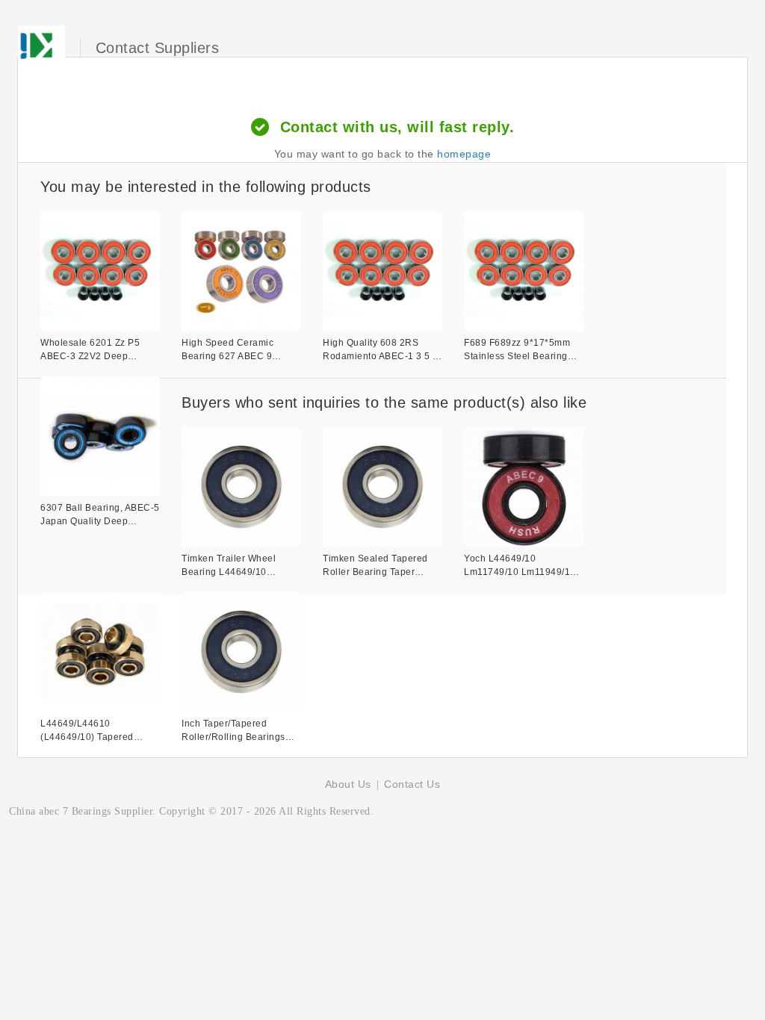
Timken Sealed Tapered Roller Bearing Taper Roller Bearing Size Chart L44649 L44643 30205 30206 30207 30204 (379, 566)
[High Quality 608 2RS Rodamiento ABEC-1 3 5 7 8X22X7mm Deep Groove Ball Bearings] (382, 271)
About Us (348, 784)
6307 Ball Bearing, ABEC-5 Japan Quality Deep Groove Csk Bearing (100, 515)
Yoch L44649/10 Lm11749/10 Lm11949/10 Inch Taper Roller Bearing (520, 566)
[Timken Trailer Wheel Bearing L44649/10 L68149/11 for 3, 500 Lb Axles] (241, 487)
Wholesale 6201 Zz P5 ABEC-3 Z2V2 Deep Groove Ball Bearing (90, 350)
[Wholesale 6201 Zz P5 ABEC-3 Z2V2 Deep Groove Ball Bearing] (100, 271)
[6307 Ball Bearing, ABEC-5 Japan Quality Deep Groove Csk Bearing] (100, 436)
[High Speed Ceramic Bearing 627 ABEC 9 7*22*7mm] (241, 271)
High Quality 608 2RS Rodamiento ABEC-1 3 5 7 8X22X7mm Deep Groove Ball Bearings (381, 350)
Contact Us (412, 784)
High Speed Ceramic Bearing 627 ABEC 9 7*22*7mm (227, 350)
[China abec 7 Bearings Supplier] (41, 47)
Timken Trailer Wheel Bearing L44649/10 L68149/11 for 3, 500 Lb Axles (234, 566)
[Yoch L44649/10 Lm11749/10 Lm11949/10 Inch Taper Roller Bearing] (523, 487)
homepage (464, 154)
